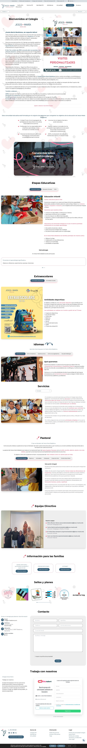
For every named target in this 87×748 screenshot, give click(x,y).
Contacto (70, 5)
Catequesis (46, 458)
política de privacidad (47, 656)
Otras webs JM (60, 1)
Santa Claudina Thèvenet (49, 450)
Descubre (80, 11)
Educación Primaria (47, 189)
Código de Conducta (37, 1)
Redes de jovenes (54, 732)
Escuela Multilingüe (66, 353)
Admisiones (50, 5)
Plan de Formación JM (49, 1)
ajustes (44, 746)
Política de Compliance (24, 1)
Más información (21, 571)
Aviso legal (71, 739)
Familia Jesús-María (10, 97)
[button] (42, 267)
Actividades (38, 458)
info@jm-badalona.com (10, 620)
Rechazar (61, 745)
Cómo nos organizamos (53, 353)
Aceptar (53, 745)
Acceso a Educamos (54, 734)
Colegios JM (33, 732)
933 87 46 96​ (7, 625)
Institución (20, 5)
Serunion (67, 398)
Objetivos (31, 458)
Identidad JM (40, 5)
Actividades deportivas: (37, 280)
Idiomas (71, 1)
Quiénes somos (41, 353)
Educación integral (21, 458)
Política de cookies (74, 736)
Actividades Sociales (50, 280)
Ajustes (69, 745)
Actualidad (60, 5)
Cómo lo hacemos (31, 353)
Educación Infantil (35, 189)
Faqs (50, 736)
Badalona (4, 11)
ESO (55, 189)
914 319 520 (13, 730)
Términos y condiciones (75, 737)
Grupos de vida (55, 458)
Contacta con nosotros (16, 737)
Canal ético (14, 1)
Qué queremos (20, 353)
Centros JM (30, 5)
